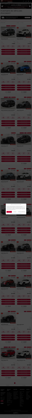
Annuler (15, 211)
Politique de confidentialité (18, 213)
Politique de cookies (12, 213)
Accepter (9, 211)
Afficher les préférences (21, 211)
